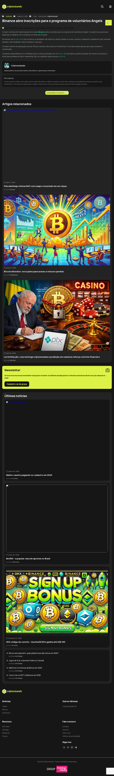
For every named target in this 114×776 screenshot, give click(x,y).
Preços (5, 736)
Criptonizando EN (69, 706)
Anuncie (65, 730)
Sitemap (5, 730)
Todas (4, 706)
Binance (60, 53)
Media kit (6, 733)
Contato (65, 726)
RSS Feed (5, 726)
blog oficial (20, 39)
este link (62, 56)
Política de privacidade (71, 736)
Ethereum (6, 713)
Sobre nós (66, 733)
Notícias (9, 16)
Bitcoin (5, 709)
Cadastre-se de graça (17, 384)
